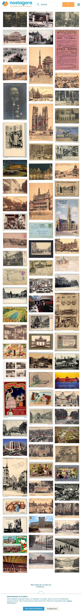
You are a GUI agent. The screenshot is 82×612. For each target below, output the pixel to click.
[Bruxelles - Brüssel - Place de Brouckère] (41, 417)
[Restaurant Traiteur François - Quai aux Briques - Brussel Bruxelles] (15, 55)
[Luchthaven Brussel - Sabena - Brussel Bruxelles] (15, 168)
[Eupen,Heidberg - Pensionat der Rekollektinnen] (15, 186)
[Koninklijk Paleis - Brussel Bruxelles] (67, 380)
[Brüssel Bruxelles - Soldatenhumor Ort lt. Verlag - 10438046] (41, 398)
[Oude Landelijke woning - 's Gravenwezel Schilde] (15, 204)
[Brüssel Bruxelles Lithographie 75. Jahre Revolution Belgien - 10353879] (15, 525)
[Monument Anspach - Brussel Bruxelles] (41, 66)
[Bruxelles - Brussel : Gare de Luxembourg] (41, 561)
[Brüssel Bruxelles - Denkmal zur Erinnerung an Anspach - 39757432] (41, 323)
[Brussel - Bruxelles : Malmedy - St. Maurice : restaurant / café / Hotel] (67, 153)
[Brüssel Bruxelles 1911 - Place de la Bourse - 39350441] (15, 428)
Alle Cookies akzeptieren (33, 608)
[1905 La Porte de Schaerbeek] (67, 528)
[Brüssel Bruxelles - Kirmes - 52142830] (15, 399)
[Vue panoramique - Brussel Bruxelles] (67, 80)
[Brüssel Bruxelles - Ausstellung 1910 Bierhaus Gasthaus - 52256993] (67, 361)
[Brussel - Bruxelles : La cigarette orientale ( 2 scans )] (15, 277)
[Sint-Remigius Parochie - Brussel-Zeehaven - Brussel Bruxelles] (41, 452)
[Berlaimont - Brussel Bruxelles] (41, 524)
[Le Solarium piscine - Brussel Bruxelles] (15, 314)
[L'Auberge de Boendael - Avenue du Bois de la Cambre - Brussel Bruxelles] (41, 20)
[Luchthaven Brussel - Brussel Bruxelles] (15, 564)
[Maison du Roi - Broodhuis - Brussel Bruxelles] (41, 202)
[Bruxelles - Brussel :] (15, 37)
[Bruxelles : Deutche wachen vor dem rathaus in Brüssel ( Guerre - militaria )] (67, 98)
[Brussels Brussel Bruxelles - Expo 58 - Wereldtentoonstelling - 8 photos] (15, 370)
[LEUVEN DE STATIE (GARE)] (15, 241)
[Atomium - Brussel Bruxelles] (67, 435)
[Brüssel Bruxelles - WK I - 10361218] (15, 140)
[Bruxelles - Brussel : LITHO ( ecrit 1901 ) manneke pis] (41, 268)
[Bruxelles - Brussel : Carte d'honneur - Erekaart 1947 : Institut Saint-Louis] (67, 342)
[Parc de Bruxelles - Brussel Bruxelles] (67, 417)
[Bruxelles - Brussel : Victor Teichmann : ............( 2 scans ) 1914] (41, 230)
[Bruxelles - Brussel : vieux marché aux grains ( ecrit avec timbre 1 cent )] (15, 259)
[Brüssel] (41, 172)
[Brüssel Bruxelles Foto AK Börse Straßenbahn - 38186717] (41, 361)
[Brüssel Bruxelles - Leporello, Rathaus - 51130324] (67, 218)
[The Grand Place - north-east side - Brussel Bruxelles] (67, 246)
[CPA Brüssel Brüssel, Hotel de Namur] (67, 312)
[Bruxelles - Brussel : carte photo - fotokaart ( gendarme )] (67, 20)
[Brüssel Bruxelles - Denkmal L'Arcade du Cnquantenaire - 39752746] (41, 341)
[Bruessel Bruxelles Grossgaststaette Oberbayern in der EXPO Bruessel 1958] (67, 492)
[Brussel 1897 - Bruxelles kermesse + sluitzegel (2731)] (67, 264)
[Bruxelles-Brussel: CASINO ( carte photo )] (15, 20)
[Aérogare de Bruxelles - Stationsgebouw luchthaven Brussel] (15, 332)
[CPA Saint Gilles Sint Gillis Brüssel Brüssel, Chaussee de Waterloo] (15, 477)
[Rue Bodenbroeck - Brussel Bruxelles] (67, 399)
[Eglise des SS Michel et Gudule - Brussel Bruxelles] (41, 122)
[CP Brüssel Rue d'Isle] (41, 249)
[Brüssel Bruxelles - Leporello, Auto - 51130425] (15, 507)
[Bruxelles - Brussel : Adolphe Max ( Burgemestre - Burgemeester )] (15, 102)
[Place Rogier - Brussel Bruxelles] (41, 506)
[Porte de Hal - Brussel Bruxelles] (15, 73)
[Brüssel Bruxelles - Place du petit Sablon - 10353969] (15, 295)
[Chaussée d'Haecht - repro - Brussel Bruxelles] (41, 37)
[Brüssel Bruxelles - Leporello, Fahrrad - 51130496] (15, 351)
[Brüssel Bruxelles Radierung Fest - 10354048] (15, 222)
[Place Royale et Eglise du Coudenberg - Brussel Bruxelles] (67, 171)
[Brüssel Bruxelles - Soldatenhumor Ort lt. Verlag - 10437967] (41, 470)
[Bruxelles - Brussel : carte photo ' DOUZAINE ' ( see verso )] (67, 116)
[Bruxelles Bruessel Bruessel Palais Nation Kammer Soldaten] (67, 565)
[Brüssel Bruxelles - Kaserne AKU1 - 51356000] (67, 282)
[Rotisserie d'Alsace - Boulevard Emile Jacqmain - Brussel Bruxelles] (41, 304)
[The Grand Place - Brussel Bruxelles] (41, 94)
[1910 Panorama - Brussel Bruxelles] (41, 434)
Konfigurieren (52, 609)
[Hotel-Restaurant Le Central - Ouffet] (41, 286)
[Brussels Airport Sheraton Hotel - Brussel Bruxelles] (15, 447)
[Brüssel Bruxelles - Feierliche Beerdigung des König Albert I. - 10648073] (67, 546)
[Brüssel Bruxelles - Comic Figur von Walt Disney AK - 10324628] (15, 544)
